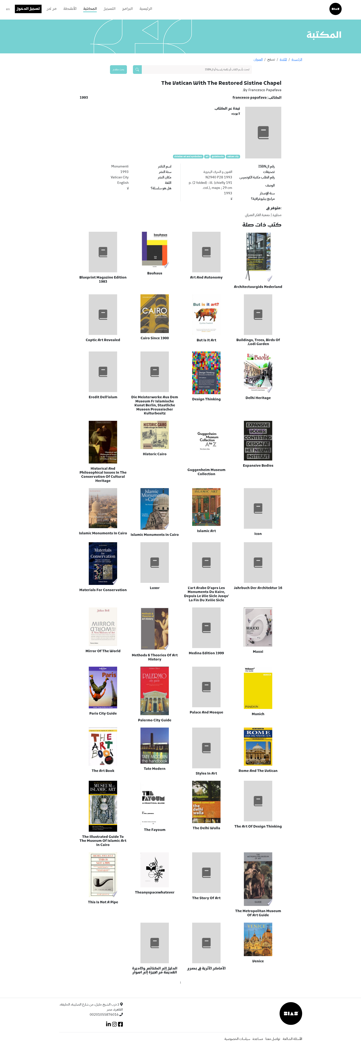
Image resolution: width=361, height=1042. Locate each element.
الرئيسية (146, 9)
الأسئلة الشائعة (292, 1038)
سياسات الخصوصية (237, 1038)
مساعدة (258, 1038)
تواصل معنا (272, 1038)
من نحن (52, 9)
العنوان (258, 59)
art (207, 156)
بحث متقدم (118, 69)
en (8, 8)
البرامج (127, 9)
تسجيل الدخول (28, 9)
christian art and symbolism (188, 156)
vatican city (233, 156)
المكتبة (90, 9)
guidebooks (218, 156)
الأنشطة (70, 9)
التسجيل (109, 9)
